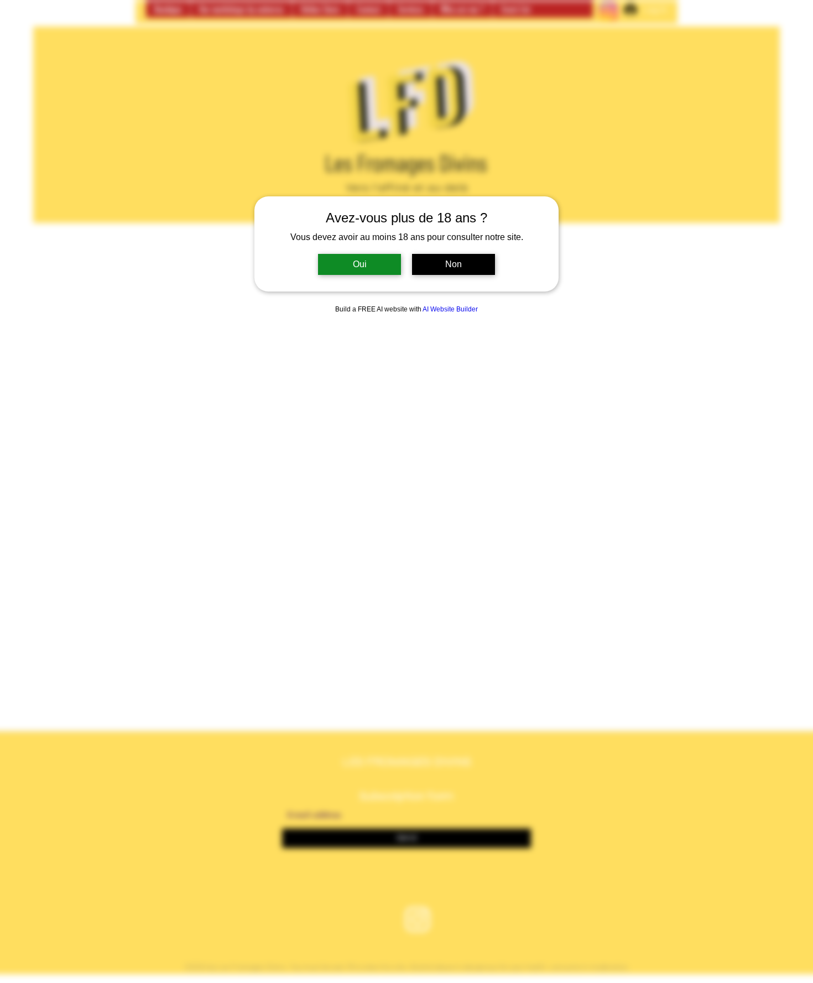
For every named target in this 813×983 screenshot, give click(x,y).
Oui (360, 264)
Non (453, 264)
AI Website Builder (450, 309)
